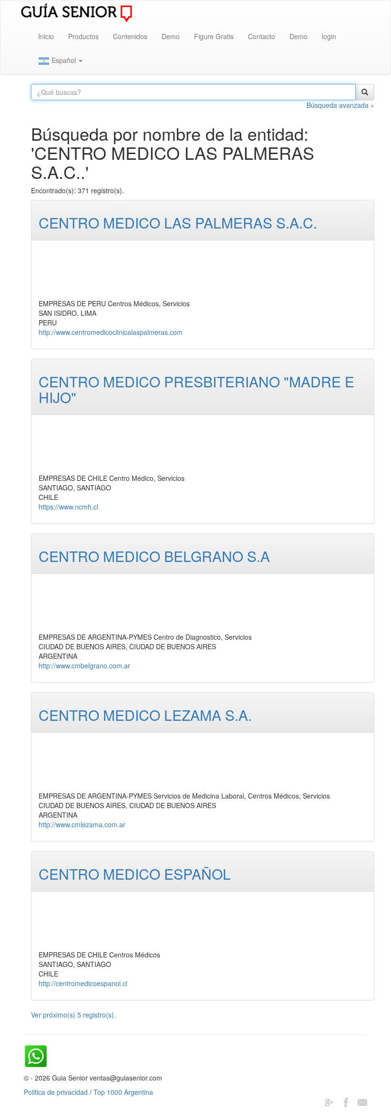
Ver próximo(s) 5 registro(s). (73, 1014)
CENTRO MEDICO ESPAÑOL (135, 873)
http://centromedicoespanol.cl (83, 983)
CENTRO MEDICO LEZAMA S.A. (145, 715)
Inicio (46, 36)
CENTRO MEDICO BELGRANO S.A (154, 556)
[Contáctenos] (362, 1101)
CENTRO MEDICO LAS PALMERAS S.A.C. (178, 222)
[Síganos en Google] (329, 1101)
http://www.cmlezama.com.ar (82, 824)
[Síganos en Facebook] (345, 1101)
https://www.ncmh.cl (68, 506)
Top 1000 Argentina (123, 1092)
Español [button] (64, 60)
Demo (171, 36)
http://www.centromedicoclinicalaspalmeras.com (111, 332)
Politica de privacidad (56, 1092)
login (329, 36)
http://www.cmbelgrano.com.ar (84, 665)
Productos (83, 36)
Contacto (261, 36)
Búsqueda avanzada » (340, 105)
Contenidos (130, 36)
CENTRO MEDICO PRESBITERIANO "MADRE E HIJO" (196, 389)
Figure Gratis (214, 36)
